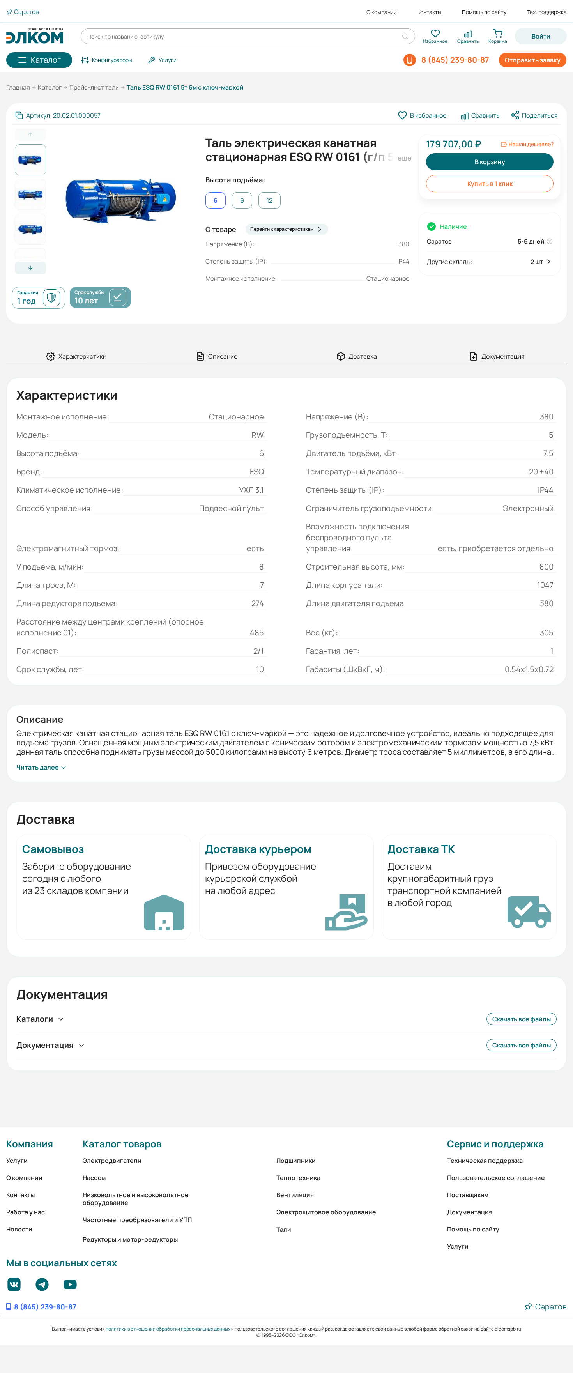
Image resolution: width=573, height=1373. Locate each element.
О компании (381, 12)
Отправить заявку (533, 60)
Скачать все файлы (521, 1019)
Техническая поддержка (485, 1160)
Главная (18, 87)
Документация (469, 1212)
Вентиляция (295, 1195)
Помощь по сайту (484, 12)
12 (269, 200)
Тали (283, 1229)
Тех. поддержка (547, 12)
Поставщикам (467, 1195)
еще (403, 158)
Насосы (94, 1178)
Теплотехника (298, 1178)
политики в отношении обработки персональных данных (168, 1328)
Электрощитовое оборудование (326, 1212)
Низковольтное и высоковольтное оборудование (136, 1199)
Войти (541, 36)
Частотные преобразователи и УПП (137, 1220)
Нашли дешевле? (531, 144)
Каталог (50, 87)
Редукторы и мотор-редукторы (130, 1239)
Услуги (17, 1160)
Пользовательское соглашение (496, 1178)
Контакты (429, 12)
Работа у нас (25, 1212)
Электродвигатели (112, 1160)
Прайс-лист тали (94, 87)
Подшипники (296, 1160)
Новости (19, 1229)
